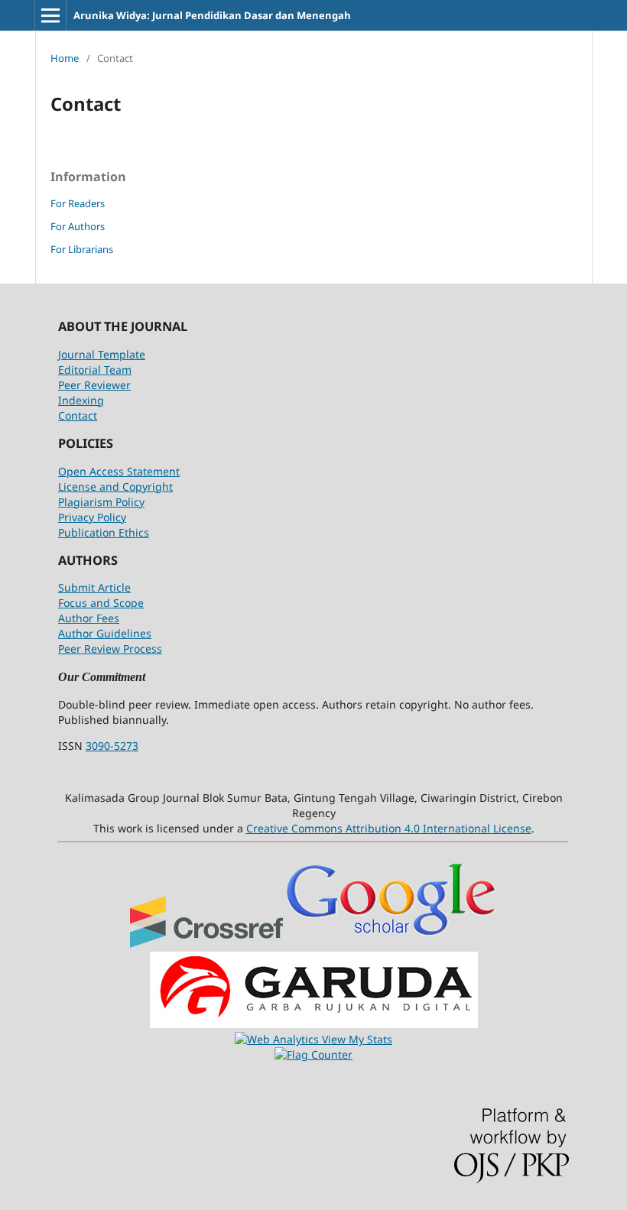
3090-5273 (112, 745)
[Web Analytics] (278, 1039)
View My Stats (357, 1039)
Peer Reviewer (94, 385)
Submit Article (94, 587)
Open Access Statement (119, 471)
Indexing (81, 400)
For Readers (77, 203)
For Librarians (81, 249)
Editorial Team (95, 369)
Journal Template (101, 354)
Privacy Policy (92, 517)
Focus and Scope (101, 602)
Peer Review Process (110, 648)
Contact (77, 415)
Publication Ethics (103, 532)
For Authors (77, 226)
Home (64, 58)
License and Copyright (115, 486)
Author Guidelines (104, 633)
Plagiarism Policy (101, 502)
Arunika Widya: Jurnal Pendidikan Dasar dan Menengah (212, 15)
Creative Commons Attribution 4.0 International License (388, 828)
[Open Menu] (50, 15)
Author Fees (88, 618)
